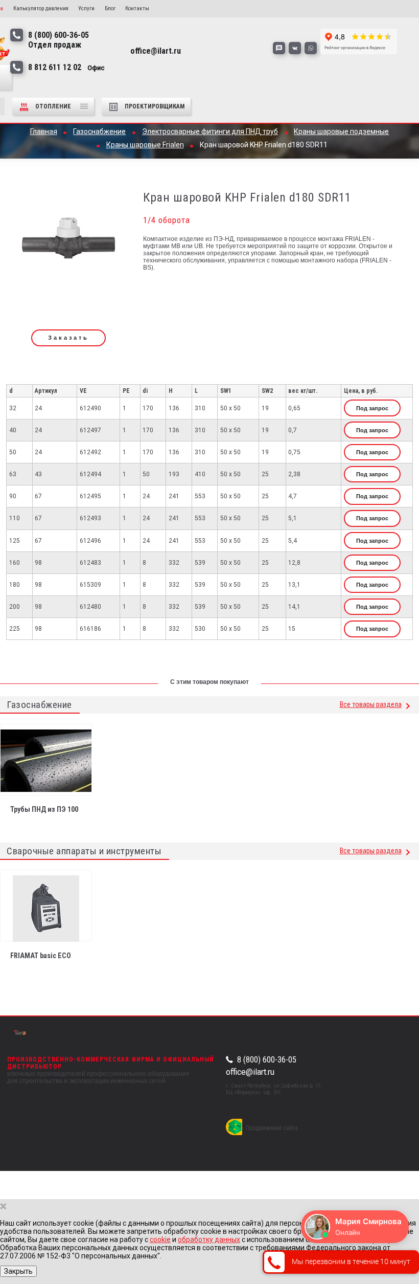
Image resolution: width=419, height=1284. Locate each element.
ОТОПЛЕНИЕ (54, 106)
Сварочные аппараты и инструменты (84, 851)
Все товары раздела (371, 704)
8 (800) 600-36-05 (266, 1060)
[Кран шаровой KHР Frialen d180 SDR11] (68, 242)
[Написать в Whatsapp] (311, 48)
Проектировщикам (154, 106)
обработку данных (209, 1239)
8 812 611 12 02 (66, 67)
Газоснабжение (39, 705)
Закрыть (18, 1271)
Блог (110, 8)
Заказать (68, 338)
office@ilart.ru (250, 1072)
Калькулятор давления (40, 8)
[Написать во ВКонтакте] (295, 48)
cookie (160, 1239)
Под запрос (372, 408)
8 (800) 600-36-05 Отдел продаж (58, 40)
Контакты (137, 8)
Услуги (86, 8)
